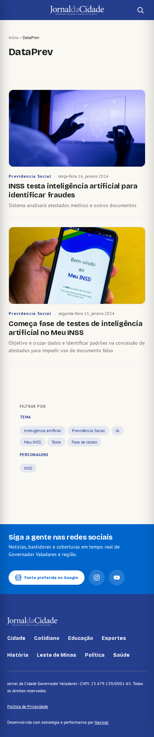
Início (13, 37)
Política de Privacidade (27, 706)
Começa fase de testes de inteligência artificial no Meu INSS (76, 328)
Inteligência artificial (42, 430)
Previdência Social (88, 430)
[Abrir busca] (140, 10)
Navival (102, 722)
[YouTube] (117, 577)
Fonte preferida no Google (51, 577)
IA (117, 430)
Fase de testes (84, 442)
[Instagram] (97, 577)
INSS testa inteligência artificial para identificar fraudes (73, 190)
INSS (28, 468)
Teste (56, 442)
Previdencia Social (30, 176)
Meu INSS (32, 442)
